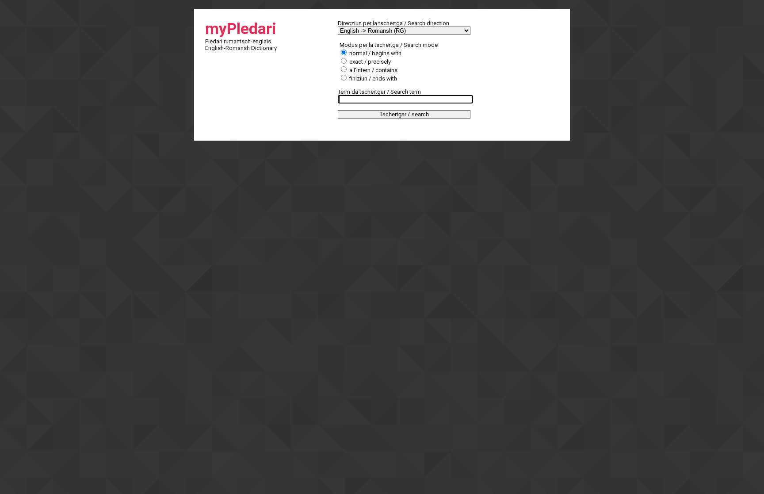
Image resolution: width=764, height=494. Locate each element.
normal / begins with (374, 53)
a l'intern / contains (372, 70)
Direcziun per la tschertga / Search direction (393, 23)
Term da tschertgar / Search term (379, 91)
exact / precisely (369, 61)
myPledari (240, 29)
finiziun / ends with (372, 78)
